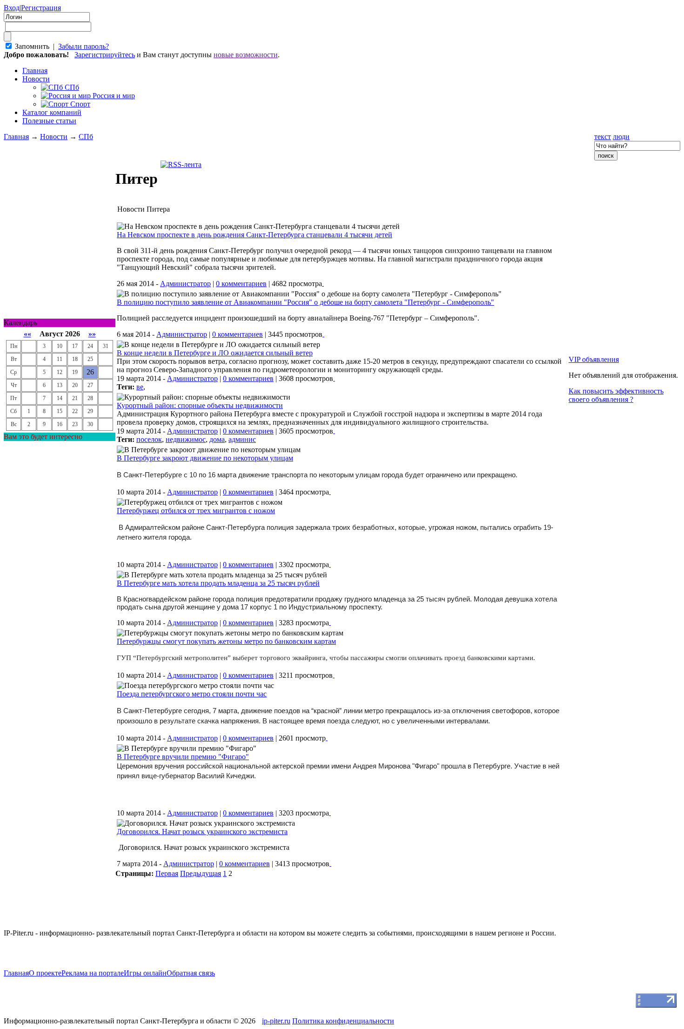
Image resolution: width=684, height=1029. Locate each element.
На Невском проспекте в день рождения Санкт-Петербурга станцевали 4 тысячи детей (254, 235)
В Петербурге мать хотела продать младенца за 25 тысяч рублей (218, 583)
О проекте (45, 973)
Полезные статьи (49, 121)
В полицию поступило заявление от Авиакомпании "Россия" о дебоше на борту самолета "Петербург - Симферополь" (305, 302)
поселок (149, 439)
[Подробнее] (323, 283)
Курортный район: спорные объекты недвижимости (200, 405)
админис (242, 439)
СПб (86, 136)
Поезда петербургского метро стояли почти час (192, 694)
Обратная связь (191, 973)
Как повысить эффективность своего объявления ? (616, 395)
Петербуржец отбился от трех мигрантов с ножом (196, 510)
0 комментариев (241, 283)
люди (621, 136)
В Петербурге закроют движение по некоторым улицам (205, 458)
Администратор (185, 283)
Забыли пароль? (83, 46)
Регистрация (41, 8)
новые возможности (246, 55)
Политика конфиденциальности (343, 1021)
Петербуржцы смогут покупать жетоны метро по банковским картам (226, 641)
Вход (12, 8)
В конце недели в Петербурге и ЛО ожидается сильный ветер (215, 353)
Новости (36, 79)
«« (27, 334)
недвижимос (186, 439)
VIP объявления (594, 359)
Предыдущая (200, 873)
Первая (166, 873)
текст (602, 136)
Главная (16, 136)
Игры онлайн (145, 973)
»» (92, 334)
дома (217, 439)
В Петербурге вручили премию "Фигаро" (183, 757)
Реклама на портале (92, 973)
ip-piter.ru (276, 1021)
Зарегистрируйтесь (104, 55)
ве (139, 387)
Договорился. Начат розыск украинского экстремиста (202, 831)
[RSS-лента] (181, 164)
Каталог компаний (51, 112)
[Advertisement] (59, 580)
